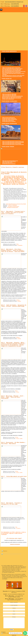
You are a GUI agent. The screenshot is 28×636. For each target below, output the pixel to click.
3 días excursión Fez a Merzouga (9, 95)
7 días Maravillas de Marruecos (9, 161)
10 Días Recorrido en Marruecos (9, 118)
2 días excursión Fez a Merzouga (9, 94)
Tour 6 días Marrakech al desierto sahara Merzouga (13, 75)
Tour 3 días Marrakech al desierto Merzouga (11, 69)
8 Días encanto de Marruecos (8, 117)
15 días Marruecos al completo (8, 163)
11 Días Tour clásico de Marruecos (9, 119)
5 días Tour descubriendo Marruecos (10, 160)
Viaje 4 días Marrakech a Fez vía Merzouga (11, 72)
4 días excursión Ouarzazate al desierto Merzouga (13, 144)
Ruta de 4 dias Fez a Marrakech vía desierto (11, 97)
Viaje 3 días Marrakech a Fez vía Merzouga (11, 70)
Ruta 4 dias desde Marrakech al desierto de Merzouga (13, 71)
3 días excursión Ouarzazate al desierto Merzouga (13, 142)
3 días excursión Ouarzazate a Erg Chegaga (11, 143)
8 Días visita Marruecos (7, 162)
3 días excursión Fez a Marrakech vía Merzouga (12, 96)
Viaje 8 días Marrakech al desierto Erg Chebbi (12, 76)
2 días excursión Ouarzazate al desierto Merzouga (13, 141)
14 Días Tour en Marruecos (8, 120)
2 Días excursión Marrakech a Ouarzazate (11, 67)
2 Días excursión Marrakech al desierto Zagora (12, 68)
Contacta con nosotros (15, 544)
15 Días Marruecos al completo (9, 121)
